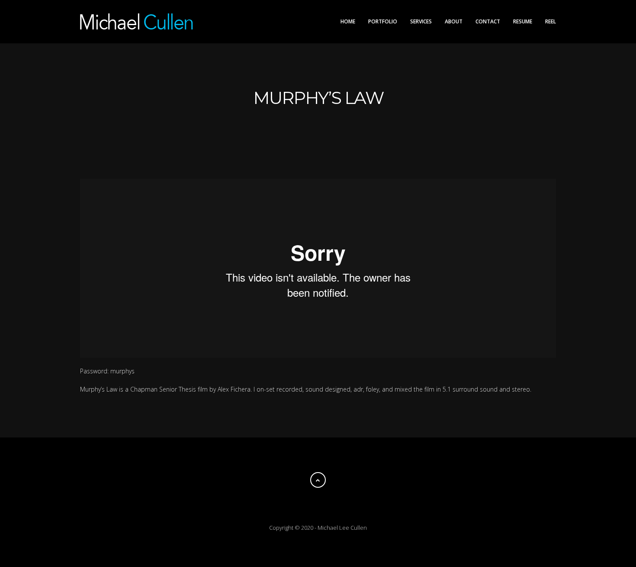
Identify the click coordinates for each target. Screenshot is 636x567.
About (454, 21)
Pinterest (343, 137)
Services (421, 21)
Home (347, 21)
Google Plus (326, 137)
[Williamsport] (86, 97)
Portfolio (382, 21)
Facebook (292, 137)
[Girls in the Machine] (549, 97)
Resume (522, 21)
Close (318, 422)
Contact (487, 21)
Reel (550, 21)
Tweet (309, 137)
